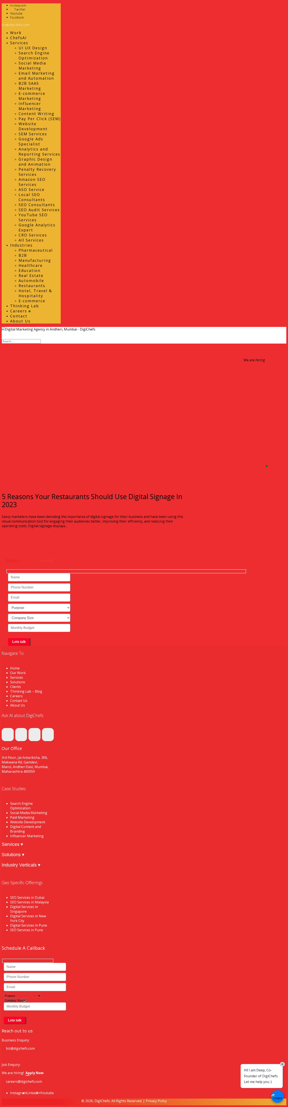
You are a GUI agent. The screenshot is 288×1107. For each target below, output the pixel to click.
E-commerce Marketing (32, 96)
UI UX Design (33, 47)
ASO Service (31, 189)
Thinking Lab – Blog (26, 691)
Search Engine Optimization (34, 55)
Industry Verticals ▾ (21, 865)
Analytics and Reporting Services (39, 151)
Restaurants (32, 285)
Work (16, 32)
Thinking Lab (24, 305)
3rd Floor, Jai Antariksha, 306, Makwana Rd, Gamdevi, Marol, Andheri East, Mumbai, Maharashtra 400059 (25, 764)
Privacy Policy (156, 1101)
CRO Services (33, 235)
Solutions (17, 682)
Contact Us (18, 700)
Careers (19, 310)
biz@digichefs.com (20, 1048)
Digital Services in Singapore (24, 909)
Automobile (31, 280)
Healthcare (31, 265)
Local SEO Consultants (32, 197)
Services (19, 42)
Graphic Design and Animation (35, 162)
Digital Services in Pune (28, 925)
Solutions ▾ (13, 854)
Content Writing (36, 113)
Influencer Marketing (30, 106)
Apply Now (35, 1073)
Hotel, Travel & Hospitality (35, 293)
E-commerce (32, 300)
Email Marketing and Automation (37, 76)
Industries (21, 245)
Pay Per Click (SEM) (40, 118)
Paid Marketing (22, 817)
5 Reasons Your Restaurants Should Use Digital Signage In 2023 (92, 500)
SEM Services (33, 133)
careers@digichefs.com (24, 1081)
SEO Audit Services (39, 209)
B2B (23, 255)
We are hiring (254, 360)
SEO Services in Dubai (27, 897)
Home (15, 668)
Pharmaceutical (36, 250)
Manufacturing (35, 260)
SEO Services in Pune (26, 930)
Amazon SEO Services (32, 182)
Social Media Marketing (32, 65)
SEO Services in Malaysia (29, 902)
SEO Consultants (37, 204)
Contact (18, 315)
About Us (20, 321)
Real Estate (31, 275)
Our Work (18, 672)
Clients (15, 686)
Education (29, 270)
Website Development (33, 126)
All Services (31, 240)
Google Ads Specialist (31, 141)
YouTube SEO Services (33, 217)
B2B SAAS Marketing (30, 86)
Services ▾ (12, 844)
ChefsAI (18, 37)
